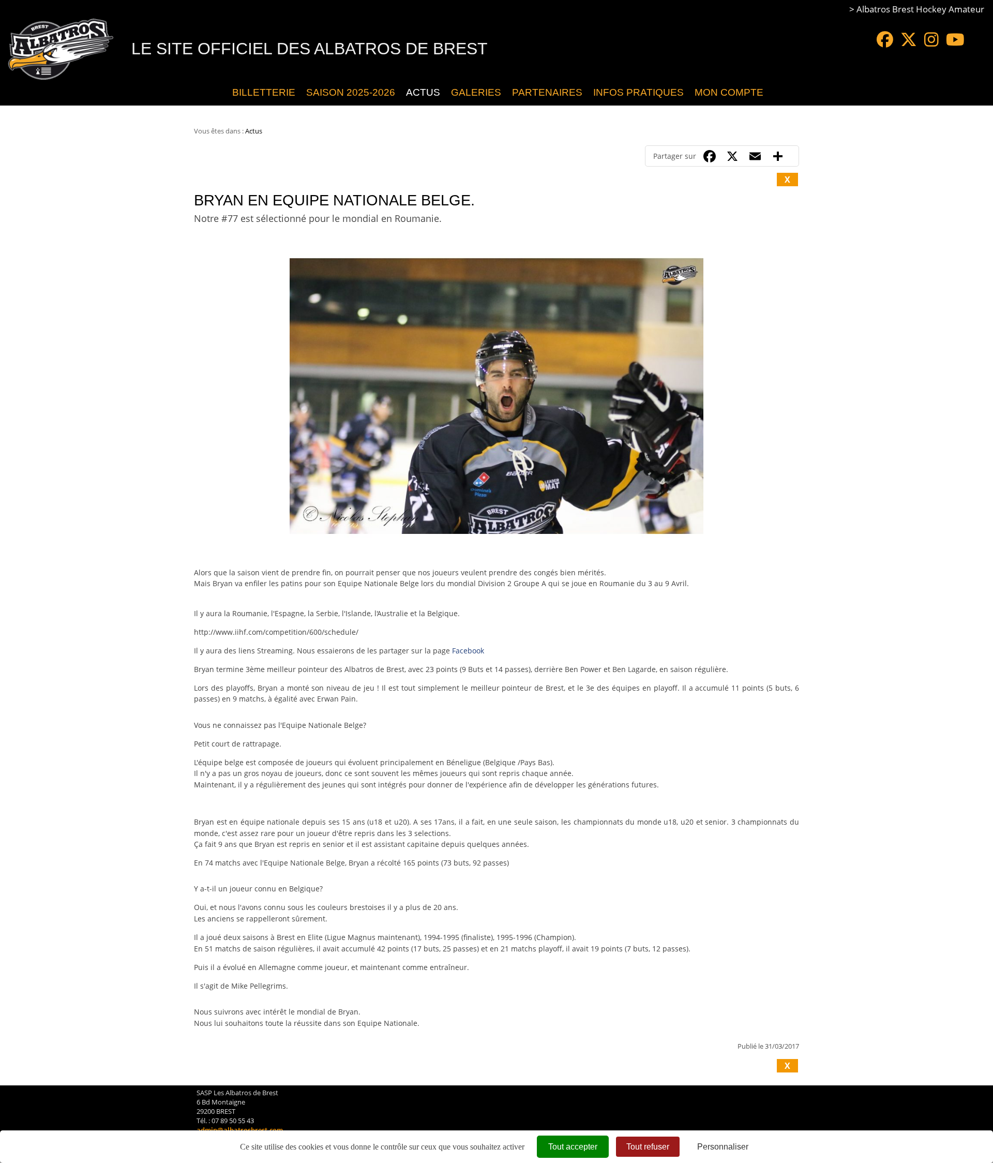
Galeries (476, 92)
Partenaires (547, 92)
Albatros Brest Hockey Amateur (920, 9)
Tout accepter (572, 1146)
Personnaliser (722, 1146)
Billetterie (263, 92)
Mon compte (729, 92)
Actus (423, 92)
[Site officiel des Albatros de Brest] (219, 93)
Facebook (468, 650)
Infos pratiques (638, 92)
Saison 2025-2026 (350, 92)
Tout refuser (647, 1146)
